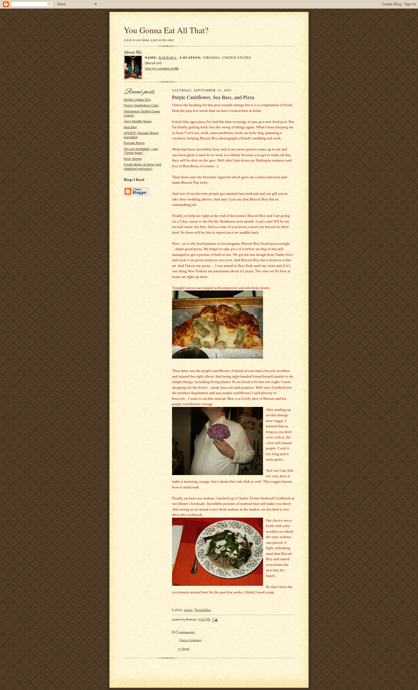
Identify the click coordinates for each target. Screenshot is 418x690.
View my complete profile (162, 68)
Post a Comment (190, 640)
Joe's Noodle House (138, 121)
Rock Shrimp (133, 158)
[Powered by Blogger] (136, 194)
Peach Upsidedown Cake (141, 105)
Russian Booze (134, 143)
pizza (188, 609)
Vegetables (202, 609)
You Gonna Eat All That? (166, 29)
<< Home (184, 648)
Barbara (168, 57)
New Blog (130, 127)
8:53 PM (204, 619)
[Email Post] (214, 619)
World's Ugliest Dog (137, 99)
